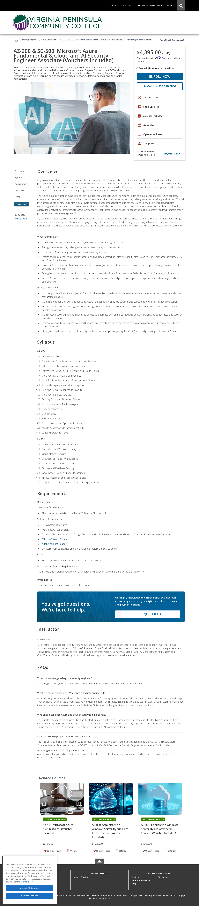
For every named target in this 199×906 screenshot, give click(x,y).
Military (135, 877)
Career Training (81, 877)
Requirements (22, 184)
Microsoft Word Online (54, 539)
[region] (29, 880)
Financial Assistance (141, 880)
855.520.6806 (20, 218)
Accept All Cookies (29, 888)
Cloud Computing (48, 40)
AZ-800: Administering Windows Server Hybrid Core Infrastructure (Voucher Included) (110, 831)
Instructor (20, 190)
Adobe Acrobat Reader (54, 543)
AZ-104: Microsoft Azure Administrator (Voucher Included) (58, 829)
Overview (19, 171)
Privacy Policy (104, 898)
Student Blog (163, 877)
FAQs (17, 196)
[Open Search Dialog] (181, 5)
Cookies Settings (29, 895)
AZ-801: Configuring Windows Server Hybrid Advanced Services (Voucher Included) (159, 829)
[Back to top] (99, 872)
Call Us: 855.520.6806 (172, 39)
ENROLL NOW (159, 76)
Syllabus (19, 177)
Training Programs (29, 40)
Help (134, 883)
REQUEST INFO (172, 153)
